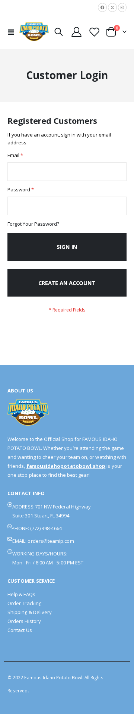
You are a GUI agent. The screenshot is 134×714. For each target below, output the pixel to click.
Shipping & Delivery (29, 612)
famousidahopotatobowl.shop (66, 466)
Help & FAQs (21, 594)
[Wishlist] (94, 32)
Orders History (24, 621)
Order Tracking (24, 603)
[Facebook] (102, 7)
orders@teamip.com (51, 541)
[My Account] (76, 32)
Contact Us (19, 630)
